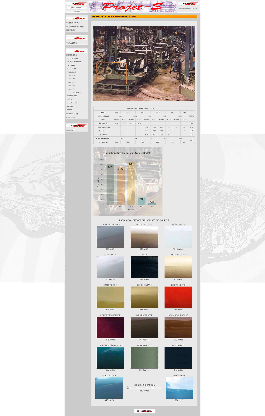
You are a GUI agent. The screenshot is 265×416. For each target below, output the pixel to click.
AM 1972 (72, 79)
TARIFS (69, 109)
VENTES (70, 106)
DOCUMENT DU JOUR (75, 27)
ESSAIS (69, 99)
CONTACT (70, 130)
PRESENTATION (72, 58)
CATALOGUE (71, 43)
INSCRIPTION (192, 8)
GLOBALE (77, 93)
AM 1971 (72, 75)
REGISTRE (70, 117)
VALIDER (77, 11)
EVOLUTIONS (71, 68)
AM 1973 (72, 82)
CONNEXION (183, 8)
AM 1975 (72, 89)
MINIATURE (70, 30)
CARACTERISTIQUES (74, 61)
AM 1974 (72, 86)
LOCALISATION (72, 114)
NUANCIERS (71, 65)
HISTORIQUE (71, 55)
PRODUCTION (71, 72)
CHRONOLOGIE (72, 102)
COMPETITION (72, 96)
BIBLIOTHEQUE (72, 23)
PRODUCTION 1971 (144, 411)
